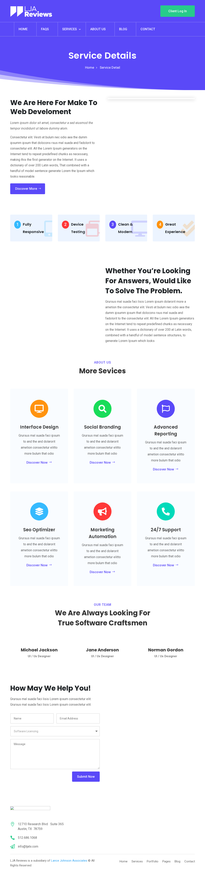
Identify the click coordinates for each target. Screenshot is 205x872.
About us (98, 29)
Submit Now (86, 777)
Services (69, 29)
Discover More (26, 189)
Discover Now (37, 462)
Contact (148, 29)
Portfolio (152, 861)
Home (23, 29)
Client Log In (177, 11)
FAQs (45, 29)
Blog (123, 29)
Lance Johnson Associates (69, 860)
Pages (166, 861)
